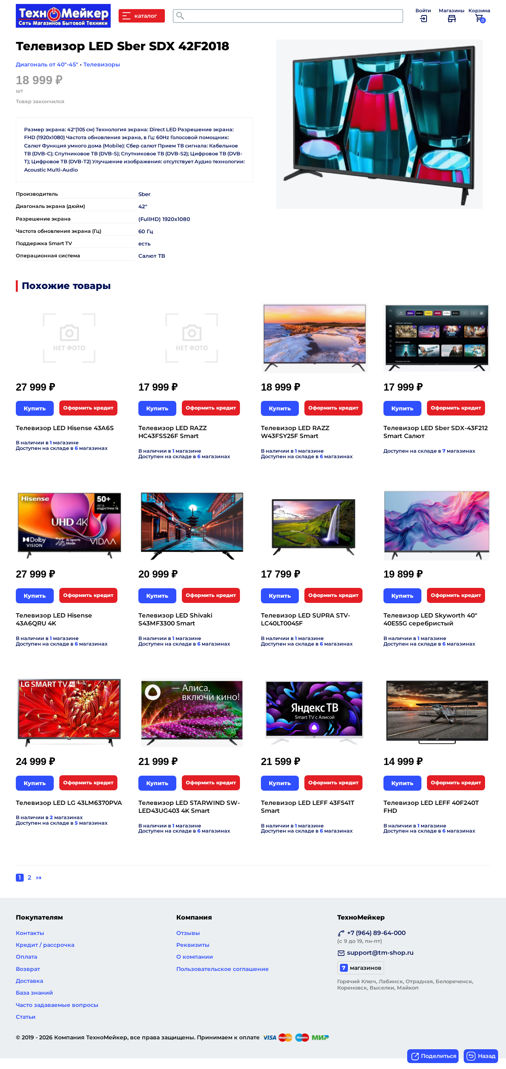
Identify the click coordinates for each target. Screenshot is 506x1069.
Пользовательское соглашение (222, 969)
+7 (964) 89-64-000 (371, 936)
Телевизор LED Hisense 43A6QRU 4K (54, 619)
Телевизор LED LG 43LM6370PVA (69, 802)
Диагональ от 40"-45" (47, 64)
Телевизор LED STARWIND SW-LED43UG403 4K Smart (189, 806)
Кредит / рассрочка (45, 944)
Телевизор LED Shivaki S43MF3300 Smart (175, 619)
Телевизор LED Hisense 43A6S (65, 428)
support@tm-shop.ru (380, 952)
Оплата (26, 956)
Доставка (29, 980)
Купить (35, 408)
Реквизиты (193, 944)
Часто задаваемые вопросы (57, 1005)
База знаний (34, 992)
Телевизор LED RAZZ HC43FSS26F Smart (172, 432)
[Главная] (67, 23)
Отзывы (188, 933)
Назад (487, 1056)
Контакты (30, 933)
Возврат (28, 969)
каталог (145, 15)
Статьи (26, 1016)
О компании (194, 956)
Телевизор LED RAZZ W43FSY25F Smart (295, 432)
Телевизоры (101, 64)
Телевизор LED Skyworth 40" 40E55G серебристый (430, 619)
